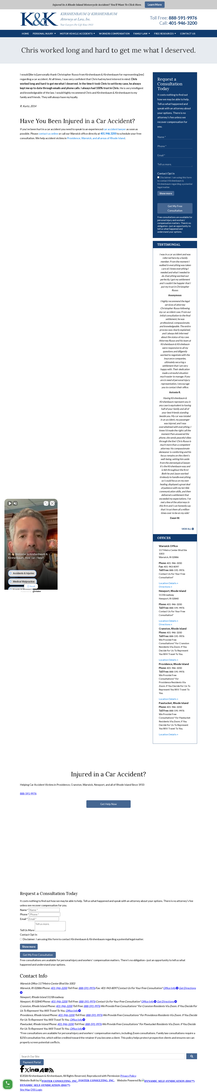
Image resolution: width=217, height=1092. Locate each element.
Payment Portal (32, 1062)
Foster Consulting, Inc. (96, 1080)
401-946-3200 (183, 23)
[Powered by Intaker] (36, 591)
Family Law (140, 33)
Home (25, 33)
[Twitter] (27, 1071)
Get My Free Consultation (175, 208)
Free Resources (163, 33)
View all (186, 529)
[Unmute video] (9, 503)
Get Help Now (108, 804)
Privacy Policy (128, 1075)
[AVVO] (41, 1071)
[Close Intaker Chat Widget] (52, 503)
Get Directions (165, 1001)
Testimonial (168, 244)
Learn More (155, 4)
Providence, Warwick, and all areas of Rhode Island (96, 138)
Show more (166, 193)
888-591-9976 (183, 17)
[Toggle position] (46, 503)
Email (24, 919)
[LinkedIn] (32, 1071)
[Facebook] (22, 1071)
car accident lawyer (114, 129)
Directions (164, 586)
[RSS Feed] (51, 1071)
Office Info (169, 988)
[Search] (191, 1056)
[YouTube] (37, 1071)
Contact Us (187, 33)
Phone (24, 914)
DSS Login (36, 1089)
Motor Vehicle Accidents (76, 33)
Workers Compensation (114, 33)
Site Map (25, 1089)
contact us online (48, 133)
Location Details (167, 583)
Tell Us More (27, 930)
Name (24, 910)
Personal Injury (43, 33)
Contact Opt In (166, 173)
